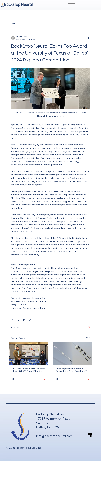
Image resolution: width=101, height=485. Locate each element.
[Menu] (71, 4)
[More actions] (88, 37)
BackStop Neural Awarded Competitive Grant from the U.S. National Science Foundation (72, 370)
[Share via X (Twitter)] (18, 320)
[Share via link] (30, 320)
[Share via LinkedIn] (24, 320)
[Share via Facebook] (12, 320)
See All (87, 338)
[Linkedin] (90, 435)
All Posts (12, 24)
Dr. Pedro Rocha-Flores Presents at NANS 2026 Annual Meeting (28, 370)
